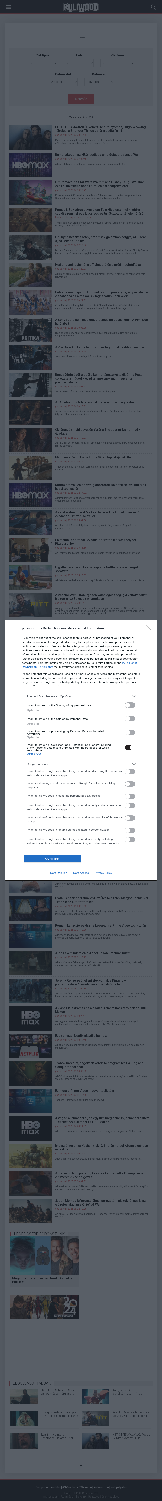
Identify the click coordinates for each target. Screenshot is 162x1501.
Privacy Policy (103, 872)
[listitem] (81, 696)
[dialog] (81, 750)
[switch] (130, 705)
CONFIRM (52, 858)
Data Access (81, 872)
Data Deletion (58, 872)
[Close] (149, 628)
